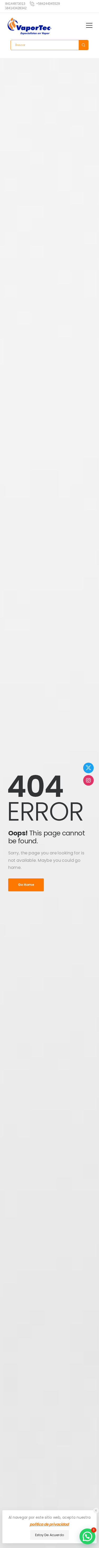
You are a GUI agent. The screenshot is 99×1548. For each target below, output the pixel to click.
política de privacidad (49, 1524)
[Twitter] (88, 768)
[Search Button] (83, 45)
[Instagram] (88, 780)
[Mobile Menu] (89, 25)
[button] (96, 1510)
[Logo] (30, 26)
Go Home (26, 884)
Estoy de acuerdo (49, 1534)
